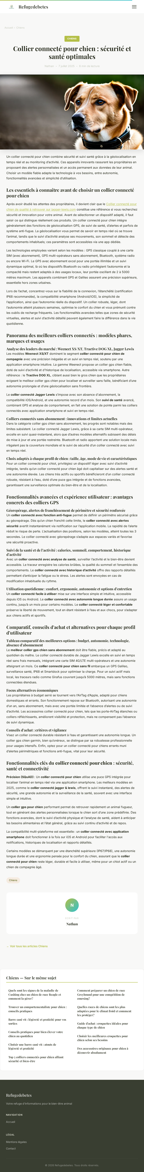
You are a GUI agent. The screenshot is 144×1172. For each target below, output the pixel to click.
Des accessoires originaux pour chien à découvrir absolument (102, 1050)
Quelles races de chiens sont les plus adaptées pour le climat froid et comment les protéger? (104, 1011)
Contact (11, 1148)
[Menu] (134, 7)
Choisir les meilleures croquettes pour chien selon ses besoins (102, 1038)
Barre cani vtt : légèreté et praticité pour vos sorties (37, 1021)
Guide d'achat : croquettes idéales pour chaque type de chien (102, 1025)
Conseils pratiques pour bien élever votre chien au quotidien (35, 1034)
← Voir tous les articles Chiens (27, 946)
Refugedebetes (33, 7)
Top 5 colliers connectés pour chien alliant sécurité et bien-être (35, 1059)
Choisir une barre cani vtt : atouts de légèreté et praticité (32, 1046)
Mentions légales (16, 1141)
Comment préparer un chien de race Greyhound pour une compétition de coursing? (101, 994)
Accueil (8, 27)
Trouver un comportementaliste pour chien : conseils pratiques (37, 1009)
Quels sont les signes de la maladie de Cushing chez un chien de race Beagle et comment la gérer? (34, 994)
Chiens (20, 27)
